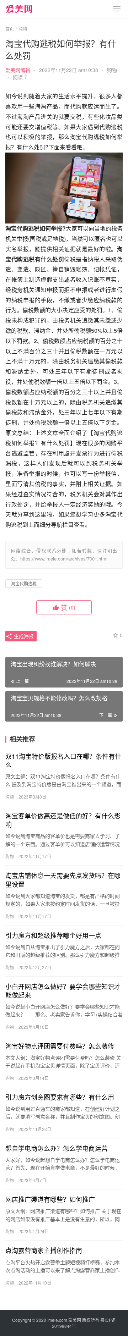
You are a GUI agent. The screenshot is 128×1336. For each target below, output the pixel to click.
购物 (112, 69)
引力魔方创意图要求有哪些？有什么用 (59, 1097)
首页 (9, 29)
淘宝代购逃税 (24, 583)
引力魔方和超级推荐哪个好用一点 (53, 935)
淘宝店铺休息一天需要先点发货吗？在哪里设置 (63, 879)
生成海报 (23, 636)
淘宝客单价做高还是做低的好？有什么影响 (63, 819)
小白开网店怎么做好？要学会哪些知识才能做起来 (63, 990)
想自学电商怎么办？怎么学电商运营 (56, 1148)
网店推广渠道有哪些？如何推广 (50, 1199)
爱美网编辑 (17, 69)
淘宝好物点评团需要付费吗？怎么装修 (59, 1046)
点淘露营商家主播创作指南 (43, 1250)
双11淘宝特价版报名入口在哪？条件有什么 (63, 760)
